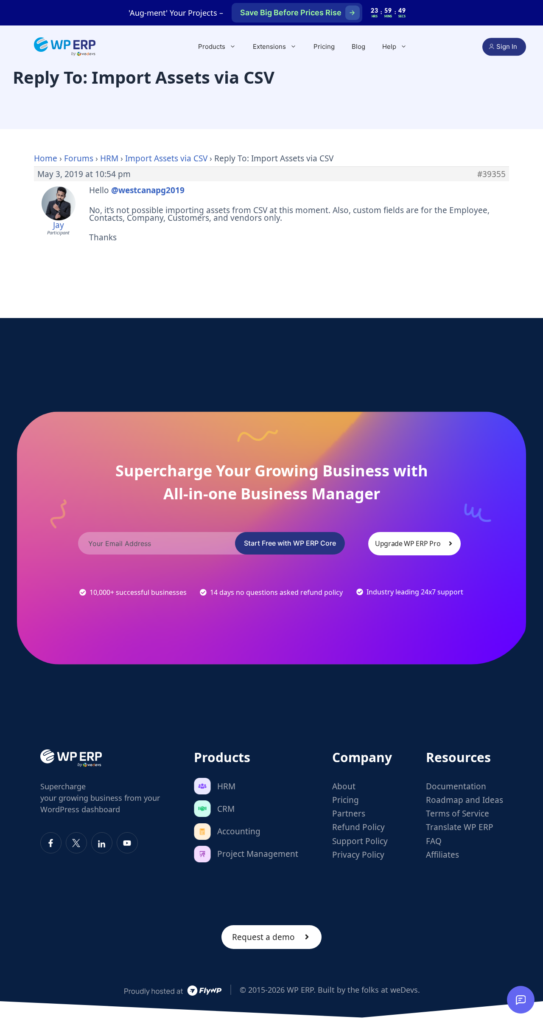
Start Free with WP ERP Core (290, 543)
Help (389, 46)
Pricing (324, 46)
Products (211, 46)
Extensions (269, 46)
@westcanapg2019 (148, 190)
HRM (109, 158)
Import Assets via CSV (166, 158)
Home (45, 158)
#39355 (491, 174)
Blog (358, 46)
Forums (78, 158)
